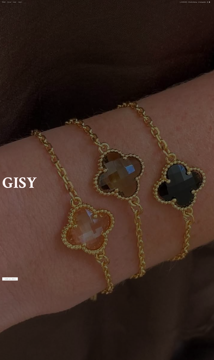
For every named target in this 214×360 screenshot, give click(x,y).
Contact (20, 2)
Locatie (14, 2)
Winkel (3, 2)
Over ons (9, 2)
